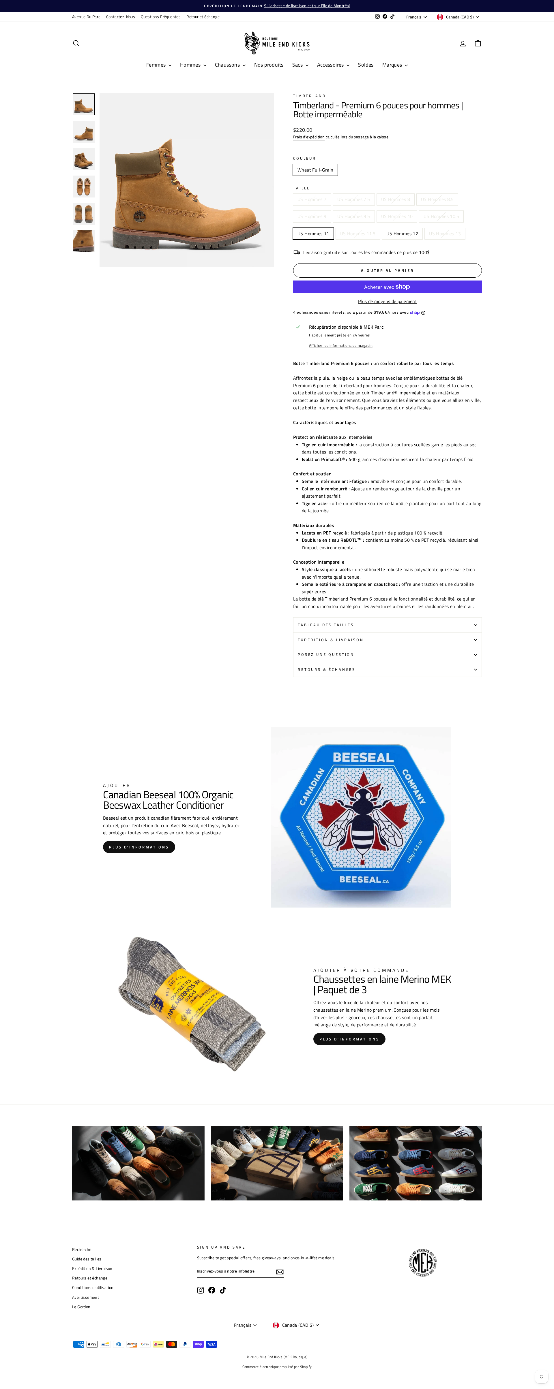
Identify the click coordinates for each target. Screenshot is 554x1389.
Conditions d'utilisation (93, 1287)
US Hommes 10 (397, 216)
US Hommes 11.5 (358, 233)
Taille (301, 188)
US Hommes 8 (395, 199)
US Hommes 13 (445, 233)
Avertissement (85, 1297)
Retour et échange (203, 17)
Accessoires (331, 65)
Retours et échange (89, 1278)
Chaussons (228, 65)
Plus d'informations (139, 847)
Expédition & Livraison (331, 640)
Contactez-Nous (120, 17)
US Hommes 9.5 (353, 216)
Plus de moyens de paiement (387, 301)
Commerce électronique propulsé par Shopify (277, 1366)
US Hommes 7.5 (353, 199)
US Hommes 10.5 (441, 216)
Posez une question (326, 654)
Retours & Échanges (326, 669)
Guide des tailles (87, 1259)
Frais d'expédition (309, 137)
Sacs (298, 65)
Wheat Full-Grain (315, 169)
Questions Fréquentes (161, 17)
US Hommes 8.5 (437, 199)
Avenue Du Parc (86, 17)
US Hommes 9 (311, 216)
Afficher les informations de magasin (341, 345)
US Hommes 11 (313, 233)
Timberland (309, 96)
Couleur (304, 158)
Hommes (191, 65)
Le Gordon (81, 1307)
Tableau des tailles (326, 625)
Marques (392, 65)
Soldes (365, 65)
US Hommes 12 (402, 233)
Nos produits (269, 65)
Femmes (156, 65)
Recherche (81, 1249)
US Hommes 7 (311, 199)
